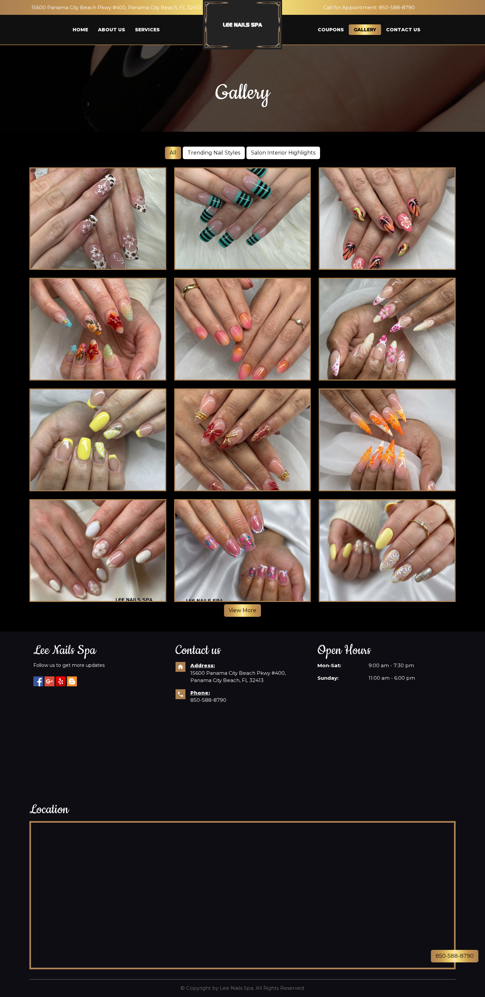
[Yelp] (61, 681)
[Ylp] (72, 681)
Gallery (365, 30)
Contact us (403, 30)
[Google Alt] (49, 681)
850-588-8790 (208, 700)
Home (80, 30)
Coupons (331, 30)
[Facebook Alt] (38, 681)
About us (111, 30)
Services (147, 30)
